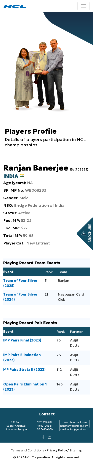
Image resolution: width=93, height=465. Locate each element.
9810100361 (44, 425)
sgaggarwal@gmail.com (74, 425)
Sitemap (75, 450)
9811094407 (45, 422)
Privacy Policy (57, 450)
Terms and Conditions (28, 450)
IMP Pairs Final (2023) (22, 340)
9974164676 (45, 429)
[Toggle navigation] (83, 6)
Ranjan (63, 280)
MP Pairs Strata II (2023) (24, 369)
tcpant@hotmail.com (74, 422)
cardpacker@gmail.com (74, 429)
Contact (46, 414)
